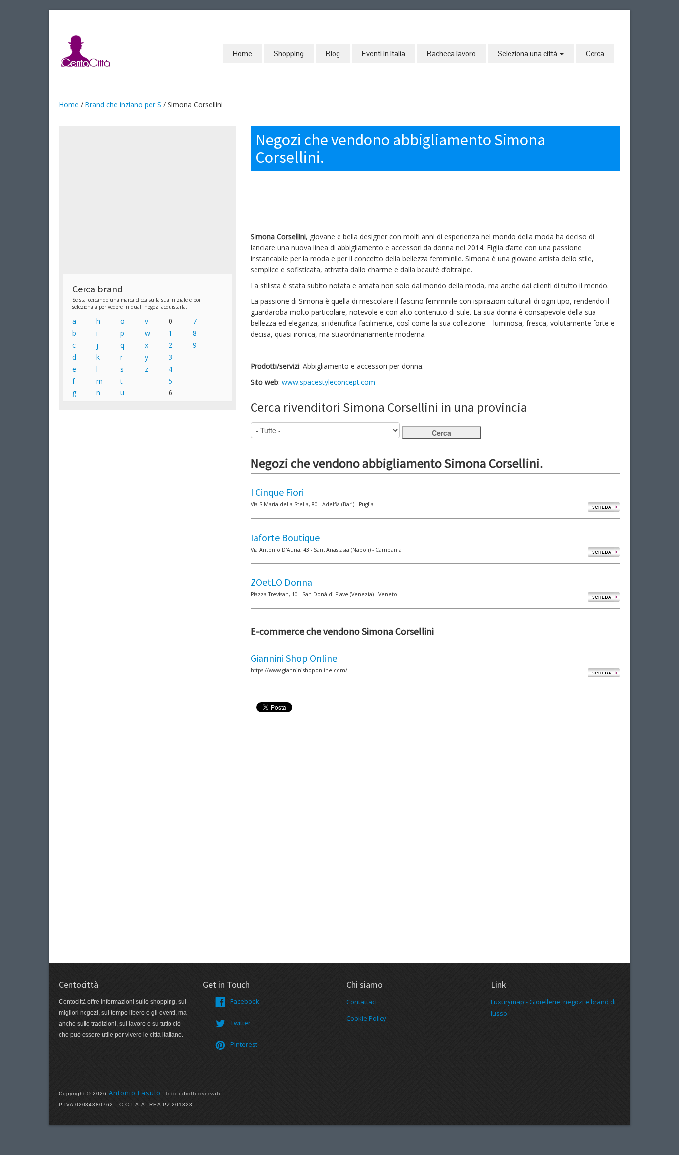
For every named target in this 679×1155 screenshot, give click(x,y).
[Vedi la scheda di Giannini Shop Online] (603, 672)
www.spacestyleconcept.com (328, 381)
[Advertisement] (147, 200)
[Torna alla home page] (86, 50)
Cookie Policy (366, 1018)
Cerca (595, 53)
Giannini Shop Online (294, 658)
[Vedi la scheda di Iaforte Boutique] (603, 552)
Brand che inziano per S (123, 104)
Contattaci (361, 1001)
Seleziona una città (528, 53)
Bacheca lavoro (451, 53)
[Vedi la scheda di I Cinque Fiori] (603, 506)
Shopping (289, 53)
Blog (333, 53)
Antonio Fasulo (135, 1092)
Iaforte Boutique (285, 537)
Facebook (244, 1001)
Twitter (240, 1022)
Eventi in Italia (383, 53)
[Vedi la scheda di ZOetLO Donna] (603, 596)
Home (242, 53)
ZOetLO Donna (281, 582)
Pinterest (243, 1044)
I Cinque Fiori (277, 492)
